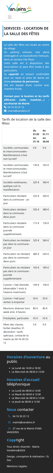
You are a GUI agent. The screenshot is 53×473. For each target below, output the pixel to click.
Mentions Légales (17, 466)
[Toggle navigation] (9, 17)
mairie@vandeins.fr (24, 422)
